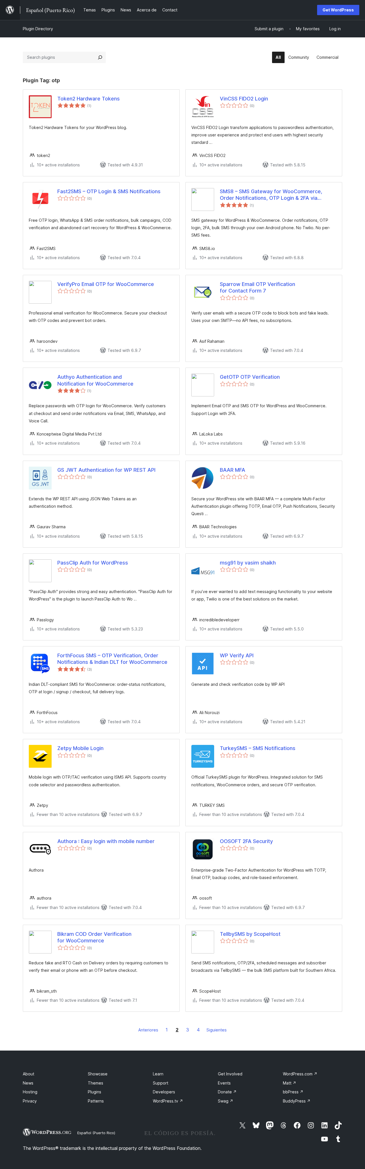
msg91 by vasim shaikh (248, 563)
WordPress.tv (168, 1101)
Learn (158, 1073)
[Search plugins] (100, 57)
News (28, 1083)
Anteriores (148, 1029)
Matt (289, 1083)
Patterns (96, 1101)
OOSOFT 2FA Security (246, 841)
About (28, 1073)
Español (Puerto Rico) (96, 1132)
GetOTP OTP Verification (250, 377)
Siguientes (216, 1029)
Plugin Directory (38, 28)
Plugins (94, 1091)
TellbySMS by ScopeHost (250, 934)
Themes (95, 1083)
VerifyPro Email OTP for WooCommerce (105, 284)
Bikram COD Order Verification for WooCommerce (94, 937)
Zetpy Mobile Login (80, 748)
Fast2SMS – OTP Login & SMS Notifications (109, 191)
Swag (225, 1101)
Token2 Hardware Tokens (88, 99)
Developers (164, 1091)
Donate (227, 1091)
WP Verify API (237, 655)
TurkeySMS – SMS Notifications (257, 748)
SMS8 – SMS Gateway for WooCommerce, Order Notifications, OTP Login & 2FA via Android (271, 194)
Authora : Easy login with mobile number (106, 841)
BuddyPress (297, 1101)
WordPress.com (300, 1073)
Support (160, 1083)
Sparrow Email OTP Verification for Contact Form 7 (257, 287)
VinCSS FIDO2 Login (244, 99)
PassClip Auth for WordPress (92, 563)
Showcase (98, 1073)
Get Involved (230, 1073)
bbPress (293, 1091)
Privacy (30, 1101)
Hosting (30, 1091)
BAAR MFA (232, 470)
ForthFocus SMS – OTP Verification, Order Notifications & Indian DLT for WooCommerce (112, 658)
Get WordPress (338, 9)
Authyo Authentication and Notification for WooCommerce (95, 380)
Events (224, 1083)
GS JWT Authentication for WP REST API (106, 470)
